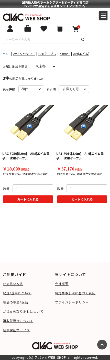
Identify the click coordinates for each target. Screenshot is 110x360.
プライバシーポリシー (72, 302)
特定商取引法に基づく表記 (75, 293)
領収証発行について (18, 320)
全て (5, 53)
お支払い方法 (13, 283)
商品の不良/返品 (15, 302)
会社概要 (62, 283)
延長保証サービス (16, 330)
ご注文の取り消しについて (23, 311)
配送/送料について (17, 293)
